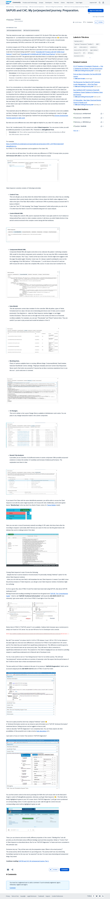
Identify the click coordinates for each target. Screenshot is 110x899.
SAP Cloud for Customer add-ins (31, 30)
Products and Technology (30, 2)
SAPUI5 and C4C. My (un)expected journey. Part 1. (34, 861)
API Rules (90, 53)
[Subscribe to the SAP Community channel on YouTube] (99, 896)
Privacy (8, 896)
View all (75, 130)
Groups (41, 2)
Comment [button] (64, 869)
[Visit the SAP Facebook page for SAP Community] (93, 896)
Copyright (23, 896)
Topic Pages (79, 2)
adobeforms (93, 47)
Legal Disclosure (31, 896)
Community (17, 2)
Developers (48, 2)
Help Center (70, 2)
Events (63, 2)
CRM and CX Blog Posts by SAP (84, 70)
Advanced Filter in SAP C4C (80, 50)
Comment (13, 888)
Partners (56, 2)
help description (41, 731)
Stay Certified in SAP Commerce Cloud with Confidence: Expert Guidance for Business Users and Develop (88, 92)
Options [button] (89, 13)
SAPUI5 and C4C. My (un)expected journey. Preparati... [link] (76, 6)
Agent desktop (93, 50)
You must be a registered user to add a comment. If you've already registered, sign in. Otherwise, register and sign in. (35, 883)
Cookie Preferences (57, 896)
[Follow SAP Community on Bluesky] (96, 896)
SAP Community (10, 6)
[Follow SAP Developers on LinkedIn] (103, 896)
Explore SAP (93, 2)
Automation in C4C (78, 56)
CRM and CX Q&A (80, 78)
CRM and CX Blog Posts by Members (54, 6)
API (84, 53)
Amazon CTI (77, 53)
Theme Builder (51, 505)
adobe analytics (83, 47)
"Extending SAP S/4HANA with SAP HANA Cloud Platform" (38, 54)
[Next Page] (90, 57)
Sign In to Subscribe (96, 10)
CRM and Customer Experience (36, 6)
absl (75, 47)
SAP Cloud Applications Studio (14, 30)
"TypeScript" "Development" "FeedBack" (83, 44)
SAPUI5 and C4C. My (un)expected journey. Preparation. (42, 10)
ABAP (97, 44)
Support (48, 896)
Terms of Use (15, 896)
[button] (96, 22)
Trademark (41, 896)
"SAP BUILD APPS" (78, 41)
